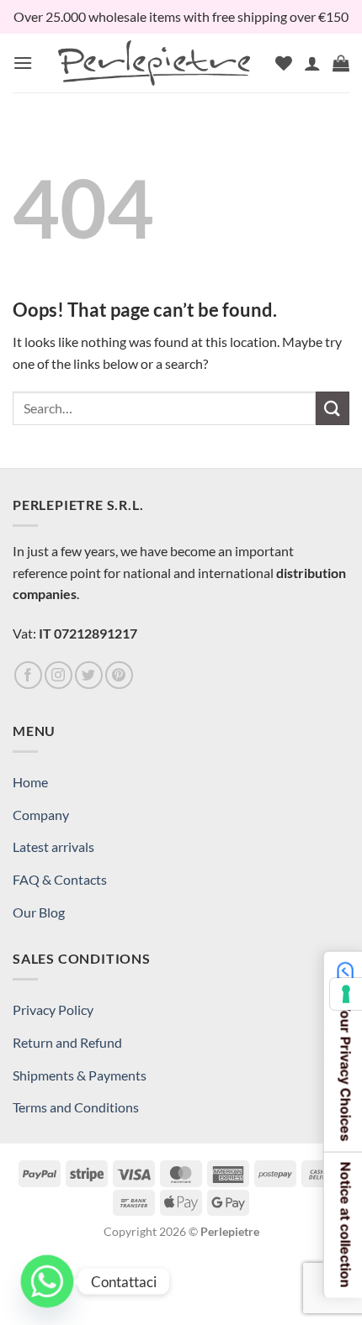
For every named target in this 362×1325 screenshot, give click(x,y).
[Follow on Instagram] (58, 675)
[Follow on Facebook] (28, 675)
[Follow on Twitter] (89, 675)
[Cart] (341, 63)
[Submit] (332, 408)
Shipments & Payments (79, 1075)
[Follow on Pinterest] (119, 675)
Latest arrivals (53, 846)
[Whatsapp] (47, 1281)
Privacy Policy (53, 1009)
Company (41, 815)
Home (30, 782)
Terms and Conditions (76, 1107)
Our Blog (39, 912)
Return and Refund (67, 1042)
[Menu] (23, 62)
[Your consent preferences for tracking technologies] (346, 994)
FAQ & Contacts (60, 879)
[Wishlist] (283, 63)
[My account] (312, 63)
